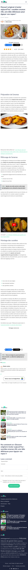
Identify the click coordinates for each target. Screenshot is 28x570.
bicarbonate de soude (5, 543)
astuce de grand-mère (14, 538)
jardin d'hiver (23, 546)
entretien (24, 544)
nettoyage (14, 551)
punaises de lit (14, 553)
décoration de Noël (18, 544)
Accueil (2, 17)
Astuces (22, 538)
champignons (18, 543)
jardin (16, 546)
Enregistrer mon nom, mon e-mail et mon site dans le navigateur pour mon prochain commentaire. (14, 481)
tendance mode (14, 557)
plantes (8, 553)
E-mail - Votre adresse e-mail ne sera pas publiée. (12, 475)
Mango (14, 548)
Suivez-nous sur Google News (12, 378)
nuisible (2, 553)
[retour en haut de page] (26, 563)
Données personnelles (20, 566)
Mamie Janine (9, 21)
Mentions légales (6, 566)
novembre (19, 551)
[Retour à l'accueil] (11, 2)
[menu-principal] (26, 2)
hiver (10, 546)
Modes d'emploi (6, 551)
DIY (14, 544)
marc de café (20, 548)
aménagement (5, 538)
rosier (10, 554)
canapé (14, 543)
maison (11, 548)
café (11, 543)
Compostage (9, 544)
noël (22, 551)
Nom (2, 471)
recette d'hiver (20, 553)
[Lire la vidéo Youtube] (14, 224)
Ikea (13, 546)
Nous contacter (5, 501)
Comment (3, 464)
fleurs (2, 546)
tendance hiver (7, 557)
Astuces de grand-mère (9, 541)
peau (5, 553)
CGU (13, 566)
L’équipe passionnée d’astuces (9, 499)
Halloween (5, 546)
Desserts (6, 17)
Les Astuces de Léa (5, 548)
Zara (18, 557)
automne (20, 541)
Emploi (2, 506)
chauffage (23, 543)
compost (3, 544)
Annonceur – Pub (5, 503)
